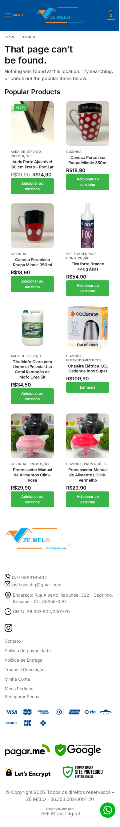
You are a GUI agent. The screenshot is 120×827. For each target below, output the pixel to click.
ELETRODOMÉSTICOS (84, 360)
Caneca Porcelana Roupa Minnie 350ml (87, 160)
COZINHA (74, 151)
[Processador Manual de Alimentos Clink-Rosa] (32, 435)
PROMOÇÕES (21, 156)
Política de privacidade (28, 650)
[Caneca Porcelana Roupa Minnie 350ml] (87, 123)
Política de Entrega (23, 660)
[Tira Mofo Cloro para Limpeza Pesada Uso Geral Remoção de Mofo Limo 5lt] (32, 328)
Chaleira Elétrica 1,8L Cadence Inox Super (88, 368)
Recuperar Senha (22, 696)
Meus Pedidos (19, 688)
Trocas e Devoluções (25, 669)
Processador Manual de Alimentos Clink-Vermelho (87, 475)
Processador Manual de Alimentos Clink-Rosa (32, 475)
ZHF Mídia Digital (60, 813)
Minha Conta (17, 679)
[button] (110, 15)
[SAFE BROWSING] (78, 754)
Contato (13, 641)
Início (9, 37)
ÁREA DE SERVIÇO (26, 151)
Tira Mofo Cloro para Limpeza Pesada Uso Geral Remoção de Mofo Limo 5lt (32, 369)
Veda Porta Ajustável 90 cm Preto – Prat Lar (32, 164)
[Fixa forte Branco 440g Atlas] (87, 225)
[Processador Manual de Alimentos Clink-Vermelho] (87, 435)
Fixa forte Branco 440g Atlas (87, 266)
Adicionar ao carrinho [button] (32, 186)
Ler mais (87, 387)
